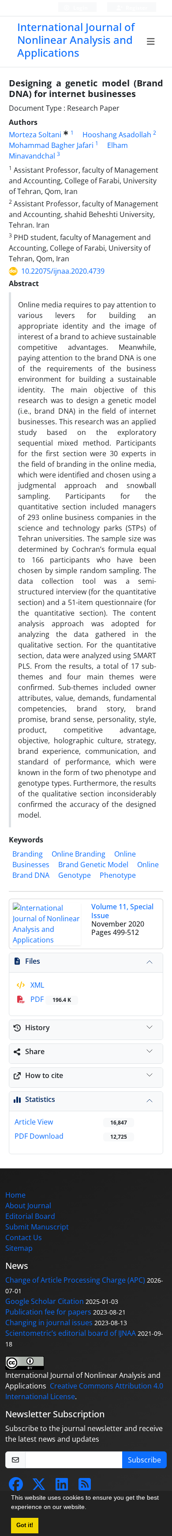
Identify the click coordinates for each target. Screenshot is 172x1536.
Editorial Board (30, 1216)
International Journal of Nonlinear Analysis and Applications (76, 39)
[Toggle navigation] (151, 41)
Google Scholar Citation (44, 1301)
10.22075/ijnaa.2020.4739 (63, 271)
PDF (50, 999)
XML (36, 985)
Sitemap (19, 1248)
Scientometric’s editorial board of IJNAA (70, 1333)
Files (32, 961)
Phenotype (118, 875)
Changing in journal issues (49, 1322)
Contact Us (23, 1237)
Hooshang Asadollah (116, 135)
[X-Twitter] (38, 1487)
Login (80, 8)
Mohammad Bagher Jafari (51, 145)
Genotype (74, 875)
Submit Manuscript (37, 1227)
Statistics (40, 1099)
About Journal (28, 1205)
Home (15, 1195)
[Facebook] (15, 1487)
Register (135, 8)
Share (35, 1051)
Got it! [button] (24, 1525)
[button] (89, 1508)
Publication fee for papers (48, 1312)
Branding (27, 854)
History (37, 1027)
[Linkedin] (61, 1487)
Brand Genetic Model (93, 864)
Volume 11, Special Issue (122, 911)
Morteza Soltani (35, 135)
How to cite (44, 1075)
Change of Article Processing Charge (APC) (75, 1280)
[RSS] (84, 1487)
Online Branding (78, 854)
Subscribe (144, 1460)
